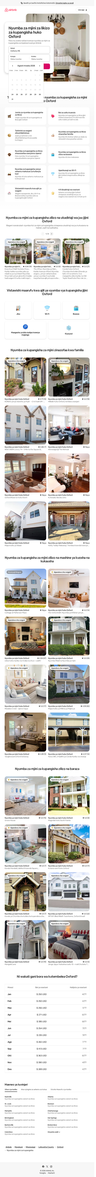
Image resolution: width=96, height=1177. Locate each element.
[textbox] (18, 59)
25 (17, 94)
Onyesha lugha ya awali (65, 3)
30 (40, 94)
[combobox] (29, 50)
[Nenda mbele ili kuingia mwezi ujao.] (39, 65)
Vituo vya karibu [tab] (11, 1089)
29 (35, 94)
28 (31, 94)
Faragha (43, 1173)
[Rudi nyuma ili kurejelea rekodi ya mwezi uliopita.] (12, 65)
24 (12, 94)
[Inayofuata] (51, 234)
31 (12, 99)
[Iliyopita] (43, 234)
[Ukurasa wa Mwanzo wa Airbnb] (11, 10)
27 (26, 94)
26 (21, 94)
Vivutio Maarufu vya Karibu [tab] (61, 1089)
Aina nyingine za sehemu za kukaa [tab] (34, 1089)
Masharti (51, 1173)
